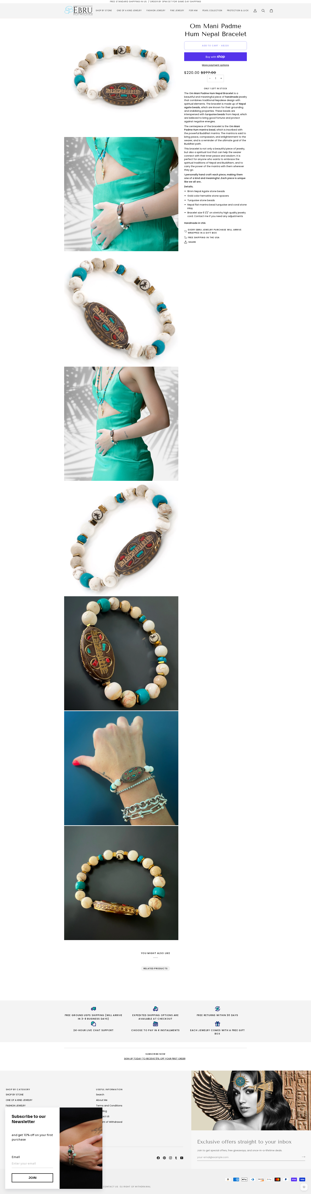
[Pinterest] (164, 1157)
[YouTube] (181, 1157)
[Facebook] (158, 1157)
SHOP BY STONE (14, 1094)
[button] (103, 10)
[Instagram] (170, 1157)
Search (100, 1094)
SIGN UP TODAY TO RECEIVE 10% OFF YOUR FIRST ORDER (154, 1058)
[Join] (302, 1157)
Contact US (102, 1116)
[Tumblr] (176, 1157)
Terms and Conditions (109, 1105)
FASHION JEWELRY (16, 1105)
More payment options (215, 65)
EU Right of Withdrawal (109, 1122)
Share (192, 242)
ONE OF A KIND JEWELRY (19, 1100)
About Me (101, 1100)
